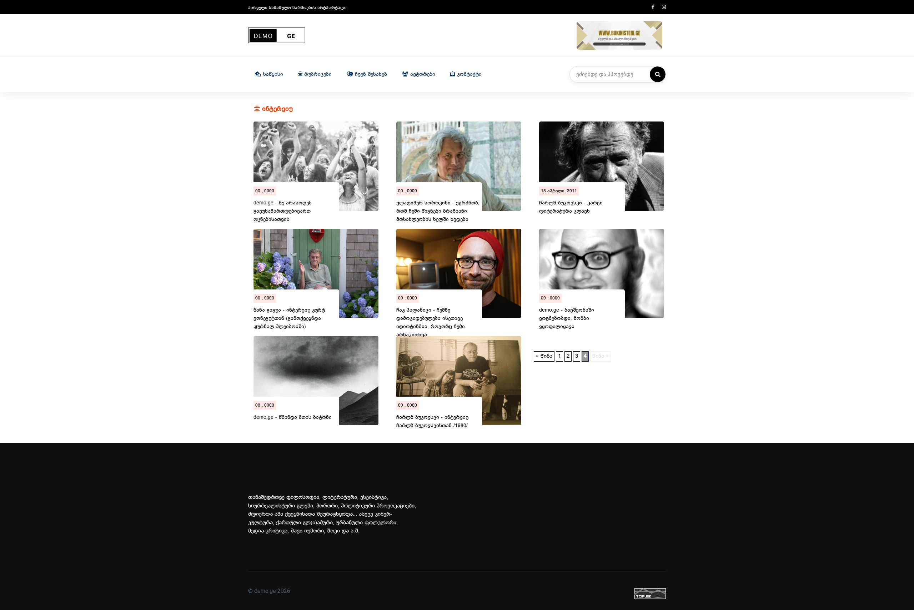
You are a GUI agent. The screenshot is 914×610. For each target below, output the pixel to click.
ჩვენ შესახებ (370, 74)
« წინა (544, 356)
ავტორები (421, 74)
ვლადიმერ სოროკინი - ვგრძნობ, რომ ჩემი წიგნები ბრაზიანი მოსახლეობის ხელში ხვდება (437, 205)
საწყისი (272, 74)
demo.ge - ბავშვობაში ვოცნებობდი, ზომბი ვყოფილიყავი (566, 313)
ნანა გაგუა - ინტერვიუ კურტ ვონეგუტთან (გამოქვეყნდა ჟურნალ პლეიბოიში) (289, 313)
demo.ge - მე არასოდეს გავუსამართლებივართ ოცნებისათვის (282, 205)
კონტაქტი (468, 74)
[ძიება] (658, 74)
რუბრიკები (317, 74)
